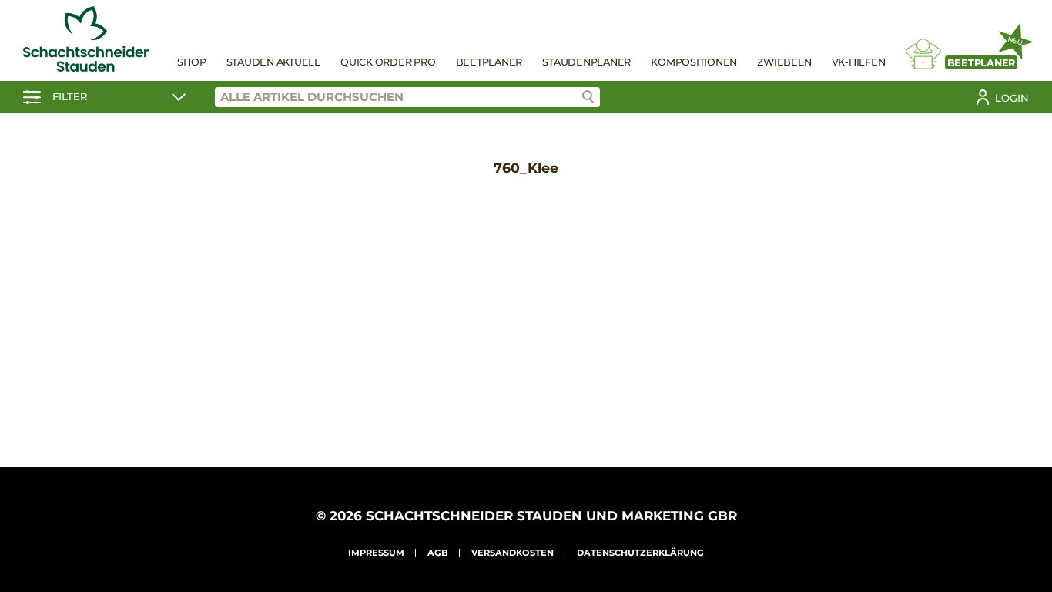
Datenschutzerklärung (640, 552)
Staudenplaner (586, 62)
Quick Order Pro (387, 62)
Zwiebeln (784, 62)
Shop (191, 62)
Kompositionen (694, 62)
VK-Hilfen (859, 62)
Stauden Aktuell (273, 62)
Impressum (376, 552)
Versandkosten (512, 552)
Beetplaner (489, 62)
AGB (437, 552)
